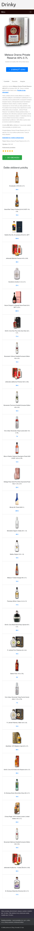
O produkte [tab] (6, 81)
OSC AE (18, 62)
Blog (13, 927)
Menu (3, 12)
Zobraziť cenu (18, 69)
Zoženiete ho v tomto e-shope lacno (13, 138)
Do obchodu (13, 157)
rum (22, 920)
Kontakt (17, 927)
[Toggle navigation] (30, 11)
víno (2, 922)
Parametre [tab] (14, 81)
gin (25, 920)
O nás (22, 927)
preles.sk (8, 927)
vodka (28, 920)
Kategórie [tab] (22, 81)
